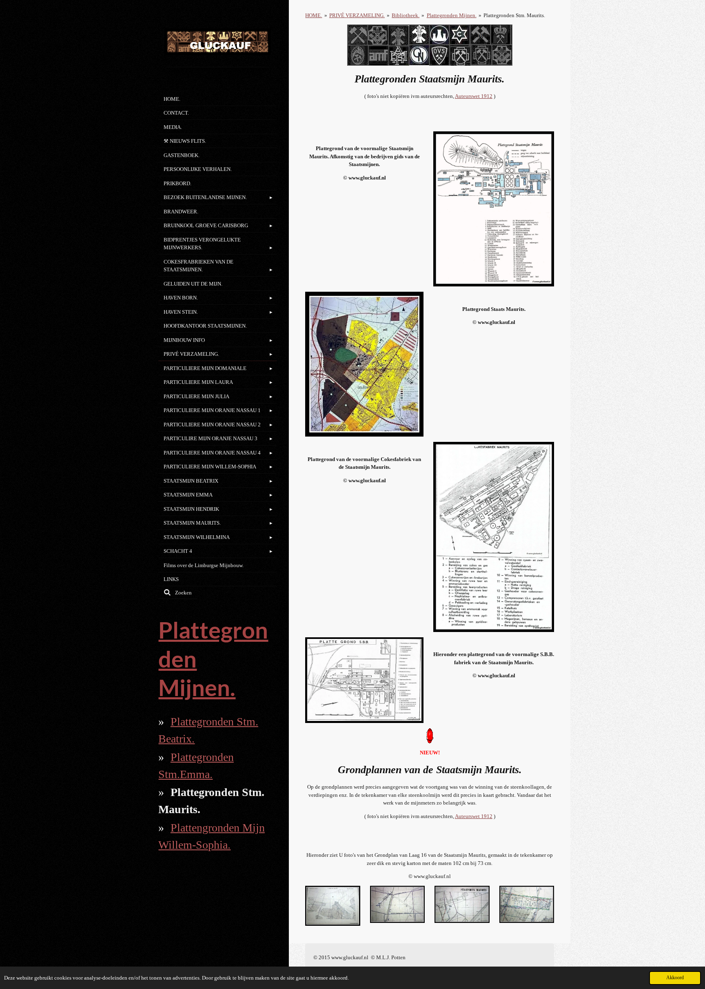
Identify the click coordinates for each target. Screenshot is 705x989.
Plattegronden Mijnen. (452, 15)
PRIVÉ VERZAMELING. (357, 15)
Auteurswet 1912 (473, 96)
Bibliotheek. (405, 15)
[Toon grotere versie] (493, 208)
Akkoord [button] (675, 977)
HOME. (313, 15)
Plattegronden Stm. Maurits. (514, 15)
